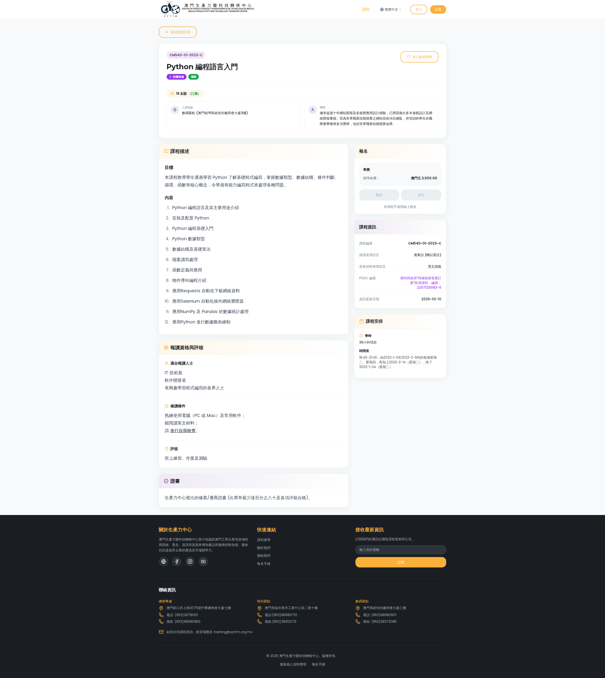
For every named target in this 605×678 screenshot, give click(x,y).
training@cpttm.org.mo (233, 632)
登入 (418, 9)
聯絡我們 (263, 555)
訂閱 (401, 562)
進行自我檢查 (183, 430)
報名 (379, 195)
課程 (366, 9)
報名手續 (263, 563)
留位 (421, 195)
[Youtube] (203, 561)
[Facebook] (177, 561)
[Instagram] (190, 561)
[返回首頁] (207, 9)
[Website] (163, 561)
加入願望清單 (422, 57)
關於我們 (263, 547)
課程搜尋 (263, 539)
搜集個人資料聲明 (293, 664)
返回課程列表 (180, 32)
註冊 (438, 9)
